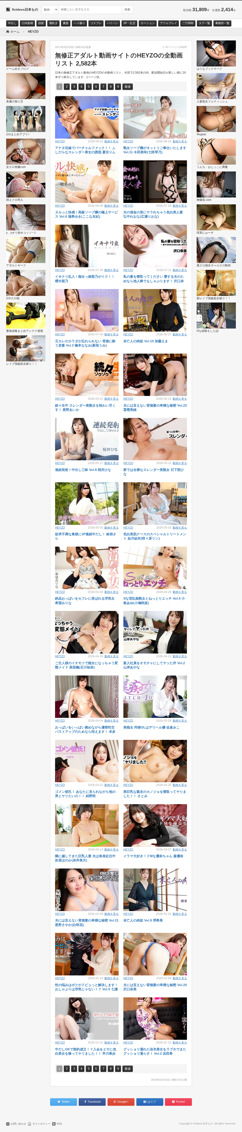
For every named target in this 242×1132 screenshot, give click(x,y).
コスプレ (96, 23)
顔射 (41, 23)
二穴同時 (188, 23)
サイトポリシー (41, 1123)
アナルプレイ (168, 23)
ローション (148, 23)
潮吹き (53, 23)
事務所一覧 (222, 23)
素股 (66, 23)
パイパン (112, 23)
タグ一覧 (204, 23)
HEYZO (60, 141)
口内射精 (27, 23)
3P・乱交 (129, 23)
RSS (59, 1123)
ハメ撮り (79, 23)
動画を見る (111, 141)
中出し (12, 23)
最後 (128, 86)
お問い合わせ (18, 1123)
